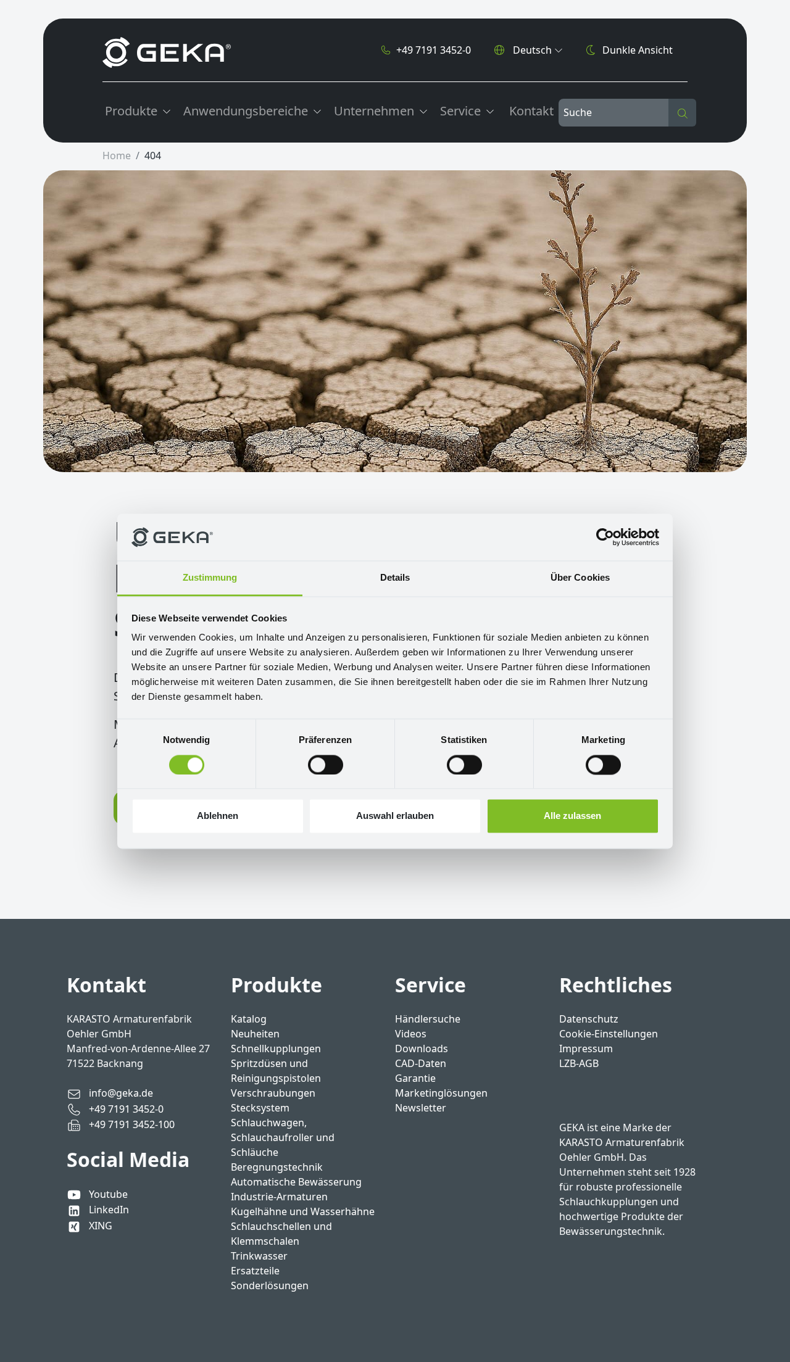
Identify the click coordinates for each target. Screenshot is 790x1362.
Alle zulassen (572, 816)
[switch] (325, 764)
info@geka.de (119, 1093)
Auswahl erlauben (395, 816)
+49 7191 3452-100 (130, 1124)
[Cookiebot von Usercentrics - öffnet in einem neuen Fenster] (605, 537)
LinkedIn (107, 1209)
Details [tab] (395, 578)
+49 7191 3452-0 (433, 50)
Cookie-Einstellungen (608, 1033)
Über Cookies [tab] (580, 578)
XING (99, 1225)
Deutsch (532, 50)
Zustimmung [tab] (210, 578)
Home (116, 155)
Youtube (107, 1194)
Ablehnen (217, 816)
